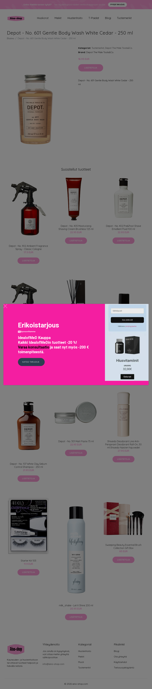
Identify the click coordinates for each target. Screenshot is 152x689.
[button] (31, 362)
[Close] (5, 306)
